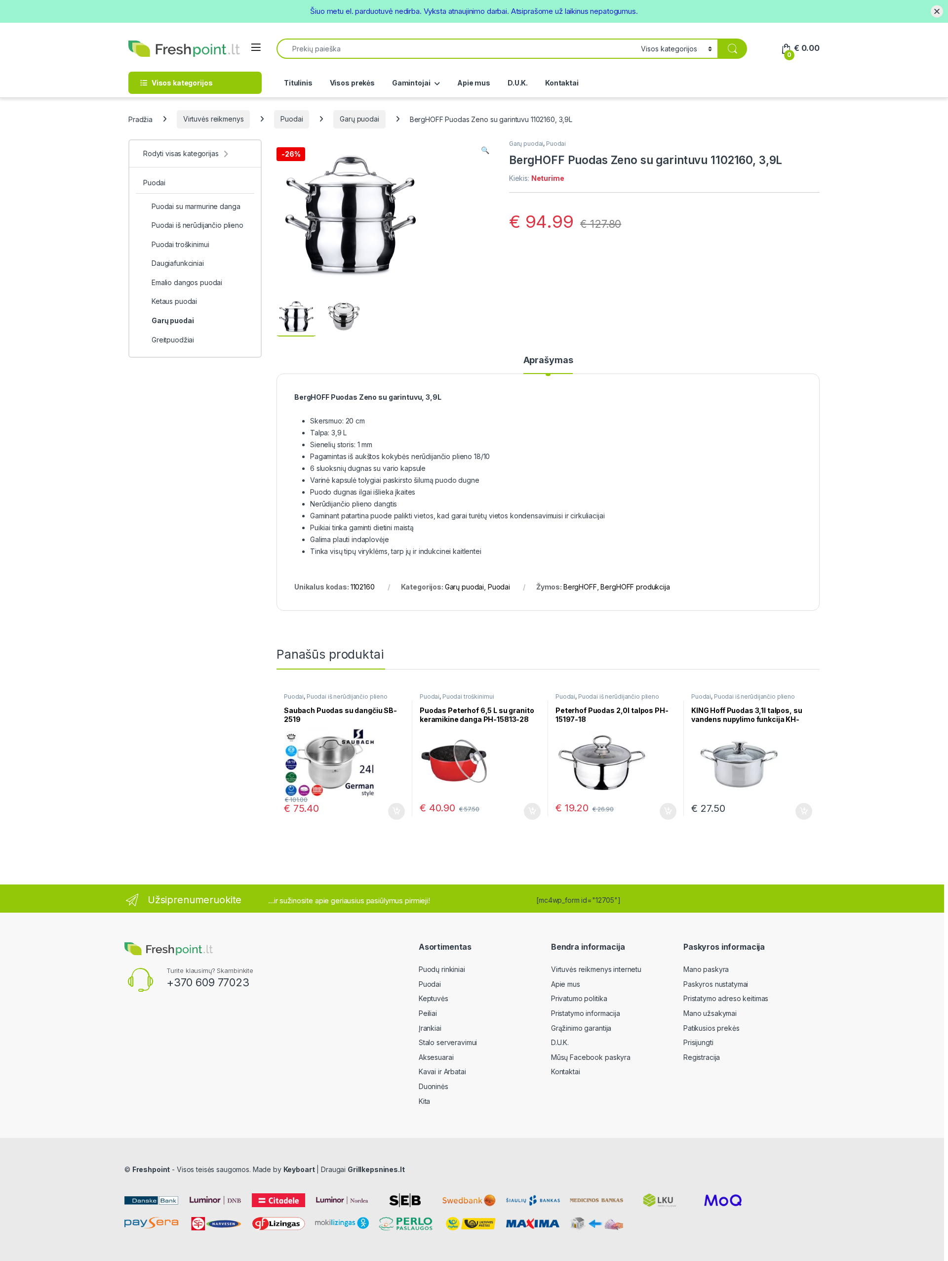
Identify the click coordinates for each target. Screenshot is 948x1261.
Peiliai (428, 1013)
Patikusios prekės (711, 1028)
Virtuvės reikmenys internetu (596, 969)
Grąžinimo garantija (581, 1028)
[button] (485, 150)
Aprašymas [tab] (548, 360)
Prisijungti (698, 1042)
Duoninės (433, 1086)
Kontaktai (562, 83)
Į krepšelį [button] (392, 811)
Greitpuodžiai (173, 340)
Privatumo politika (579, 998)
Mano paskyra (706, 969)
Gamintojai (411, 83)
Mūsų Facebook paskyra (591, 1057)
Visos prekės (352, 83)
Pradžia (140, 119)
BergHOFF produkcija (635, 587)
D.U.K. (518, 83)
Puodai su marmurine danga (196, 206)
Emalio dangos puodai (187, 282)
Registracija (701, 1057)
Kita (424, 1101)
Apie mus (473, 83)
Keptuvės (433, 998)
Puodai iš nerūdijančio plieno (347, 696)
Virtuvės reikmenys (213, 119)
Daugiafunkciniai (178, 263)
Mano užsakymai (710, 1013)
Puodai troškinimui (468, 696)
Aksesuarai (436, 1057)
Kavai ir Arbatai (442, 1071)
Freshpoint (151, 1169)
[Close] (937, 11)
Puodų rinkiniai (442, 969)
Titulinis (298, 83)
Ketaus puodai (174, 301)
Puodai (291, 119)
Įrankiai (430, 1028)
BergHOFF (580, 587)
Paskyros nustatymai (715, 984)
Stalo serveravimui (448, 1042)
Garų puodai (359, 119)
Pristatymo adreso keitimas (725, 998)
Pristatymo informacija (585, 1013)
